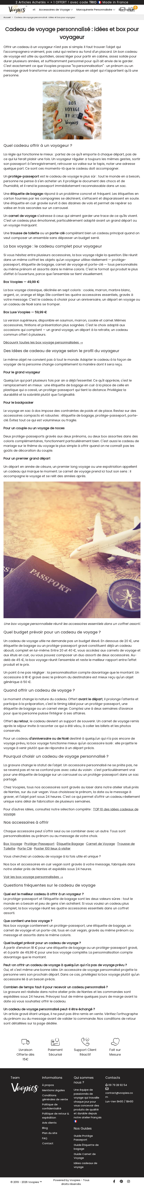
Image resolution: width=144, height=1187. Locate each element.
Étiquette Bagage (70, 844)
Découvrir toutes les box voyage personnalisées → (43, 342)
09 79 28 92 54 (117, 1085)
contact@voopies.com (119, 1095)
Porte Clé (25, 848)
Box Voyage (126, 9)
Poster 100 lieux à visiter (52, 848)
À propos (48, 1085)
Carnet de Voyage (100, 844)
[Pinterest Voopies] (121, 1182)
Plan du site (49, 1133)
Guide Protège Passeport (83, 1138)
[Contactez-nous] (122, 10)
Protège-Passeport (39, 844)
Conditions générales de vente (55, 1097)
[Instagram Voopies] (128, 1182)
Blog (45, 1128)
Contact (47, 1143)
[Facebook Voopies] (114, 1182)
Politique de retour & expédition (55, 1115)
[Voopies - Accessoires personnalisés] (17, 9)
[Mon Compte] (129, 9)
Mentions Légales (53, 1090)
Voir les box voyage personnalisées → (33, 877)
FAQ (44, 1138)
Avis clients (49, 1122)
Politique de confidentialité (51, 1106)
